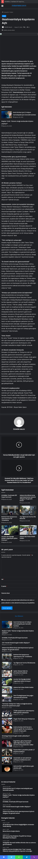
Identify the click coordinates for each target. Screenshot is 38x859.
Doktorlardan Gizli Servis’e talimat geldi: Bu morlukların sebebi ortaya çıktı (23, 729)
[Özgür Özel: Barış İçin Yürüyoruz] (7, 721)
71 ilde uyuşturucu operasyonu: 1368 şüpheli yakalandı (23, 712)
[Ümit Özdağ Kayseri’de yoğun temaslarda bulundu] (7, 698)
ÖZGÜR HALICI (8, 27)
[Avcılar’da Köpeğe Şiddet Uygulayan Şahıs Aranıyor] (9, 530)
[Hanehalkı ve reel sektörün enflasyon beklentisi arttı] (7, 760)
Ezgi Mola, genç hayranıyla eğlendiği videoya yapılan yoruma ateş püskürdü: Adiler (23, 743)
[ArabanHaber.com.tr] (19, 6)
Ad (2, 579)
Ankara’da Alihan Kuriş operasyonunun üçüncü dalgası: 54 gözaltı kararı (28, 497)
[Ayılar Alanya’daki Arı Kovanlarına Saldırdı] (7, 673)
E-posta (4, 586)
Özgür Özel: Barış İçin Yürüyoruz (24, 719)
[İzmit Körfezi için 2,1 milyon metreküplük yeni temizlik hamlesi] (6, 114)
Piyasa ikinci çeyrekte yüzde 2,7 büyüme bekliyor (24, 751)
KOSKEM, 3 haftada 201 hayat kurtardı (16, 1)
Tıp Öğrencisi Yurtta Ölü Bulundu (28, 517)
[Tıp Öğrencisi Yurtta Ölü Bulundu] (28, 510)
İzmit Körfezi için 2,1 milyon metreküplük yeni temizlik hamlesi (22, 624)
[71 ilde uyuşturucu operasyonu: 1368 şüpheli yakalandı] (7, 713)
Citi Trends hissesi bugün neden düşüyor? (16, 643)
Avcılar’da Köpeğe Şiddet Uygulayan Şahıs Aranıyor (9, 538)
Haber (11, 12)
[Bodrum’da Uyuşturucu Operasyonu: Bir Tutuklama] (9, 510)
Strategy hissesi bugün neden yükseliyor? (16, 736)
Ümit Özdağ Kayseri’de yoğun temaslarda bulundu (23, 696)
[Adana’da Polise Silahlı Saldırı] (28, 530)
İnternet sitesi (5, 593)
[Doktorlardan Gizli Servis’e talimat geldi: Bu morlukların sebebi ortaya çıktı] (7, 729)
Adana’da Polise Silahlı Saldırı (27, 537)
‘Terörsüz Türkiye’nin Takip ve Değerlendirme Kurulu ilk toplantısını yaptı (17, 705)
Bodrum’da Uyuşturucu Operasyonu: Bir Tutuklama (9, 518)
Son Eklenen (19, 616)
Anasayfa (6, 12)
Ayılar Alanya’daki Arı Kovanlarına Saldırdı (20, 672)
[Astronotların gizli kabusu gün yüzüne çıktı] (7, 768)
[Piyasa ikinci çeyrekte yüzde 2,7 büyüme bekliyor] (7, 752)
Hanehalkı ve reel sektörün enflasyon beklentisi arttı (22, 759)
